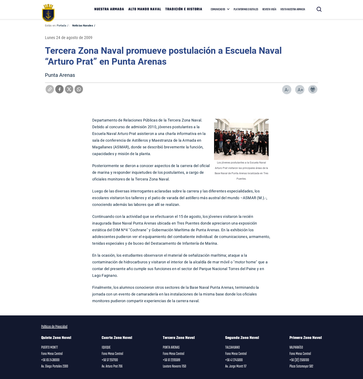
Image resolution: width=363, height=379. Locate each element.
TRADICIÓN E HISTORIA (183, 9)
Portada (61, 25)
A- (287, 90)
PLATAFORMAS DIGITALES (246, 9)
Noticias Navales (82, 25)
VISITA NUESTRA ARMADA (292, 9)
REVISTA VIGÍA (269, 9)
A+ (300, 90)
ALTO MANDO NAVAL (144, 9)
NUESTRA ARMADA (109, 9)
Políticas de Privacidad (54, 326)
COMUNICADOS (218, 9)
